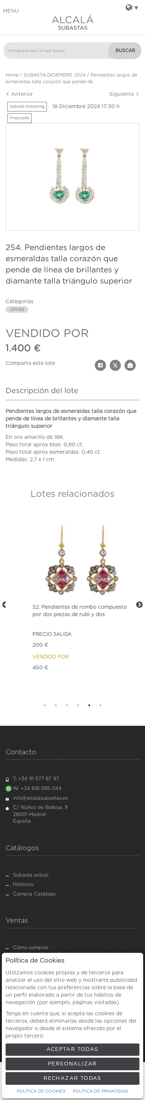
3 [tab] (67, 705)
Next (139, 605)
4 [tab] (78, 705)
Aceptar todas (72, 1049)
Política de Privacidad (100, 1091)
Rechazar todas (73, 1078)
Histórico (23, 884)
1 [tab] (44, 705)
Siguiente (122, 94)
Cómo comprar (31, 947)
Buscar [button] (125, 50)
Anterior (21, 94)
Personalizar (72, 1064)
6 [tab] (100, 705)
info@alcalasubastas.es (40, 798)
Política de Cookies (41, 1091)
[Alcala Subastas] (72, 22)
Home (12, 75)
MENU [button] (11, 11)
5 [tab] (89, 705)
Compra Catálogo (34, 894)
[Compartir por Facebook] (100, 365)
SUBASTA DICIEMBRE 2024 (55, 75)
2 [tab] (55, 705)
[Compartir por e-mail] (130, 365)
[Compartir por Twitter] (115, 365)
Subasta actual (30, 875)
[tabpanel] (72, 605)
